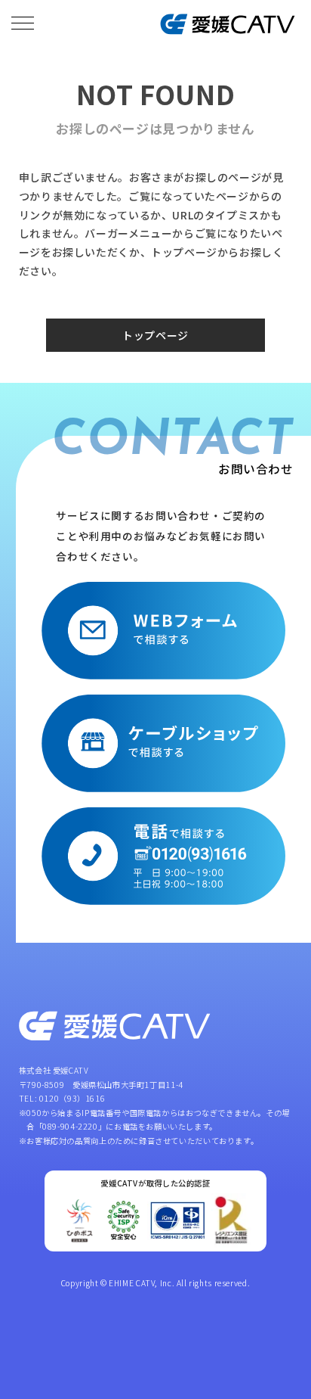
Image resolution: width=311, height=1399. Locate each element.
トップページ (155, 335)
